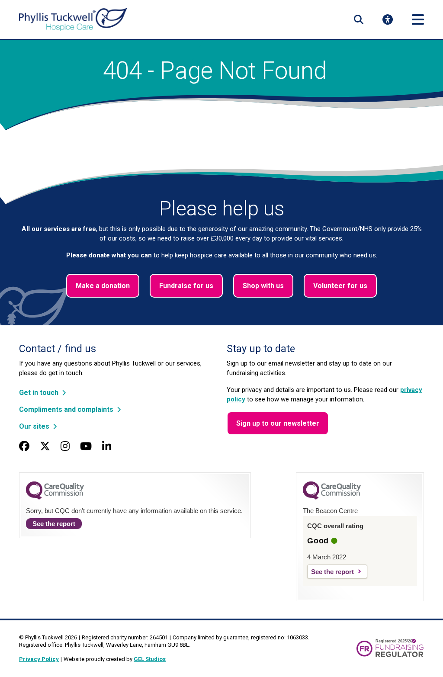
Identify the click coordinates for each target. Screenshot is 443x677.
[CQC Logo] (55, 497)
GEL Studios (150, 659)
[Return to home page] (73, 20)
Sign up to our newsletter (277, 423)
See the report (53, 523)
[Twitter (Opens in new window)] (45, 446)
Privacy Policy (39, 659)
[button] (358, 19)
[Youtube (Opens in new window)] (86, 446)
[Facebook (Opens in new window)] (24, 446)
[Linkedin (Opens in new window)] (106, 446)
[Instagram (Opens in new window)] (65, 446)
